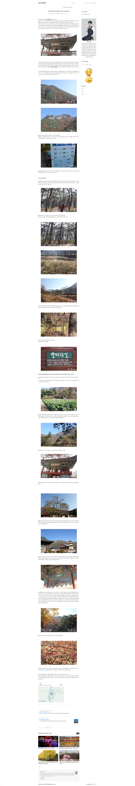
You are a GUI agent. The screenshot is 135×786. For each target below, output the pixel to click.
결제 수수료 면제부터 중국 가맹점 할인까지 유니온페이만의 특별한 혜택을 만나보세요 (54, 713)
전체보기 (70, 7)
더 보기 (78, 733)
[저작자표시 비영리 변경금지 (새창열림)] (50, 727)
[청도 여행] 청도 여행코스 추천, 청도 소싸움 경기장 (68, 748)
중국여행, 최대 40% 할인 (44, 712)
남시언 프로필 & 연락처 (86, 14)
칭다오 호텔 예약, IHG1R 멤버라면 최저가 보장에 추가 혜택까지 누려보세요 (52, 721)
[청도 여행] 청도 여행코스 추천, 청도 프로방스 (46, 748)
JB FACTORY (94, 784)
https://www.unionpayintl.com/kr (45, 710)
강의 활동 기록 (65, 7)
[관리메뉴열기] (2, 784)
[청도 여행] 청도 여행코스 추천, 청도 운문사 (59, 11)
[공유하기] (41, 728)
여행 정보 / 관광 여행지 (59, 13)
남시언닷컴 (42, 771)
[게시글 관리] (42, 728)
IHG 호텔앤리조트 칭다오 (44, 719)
